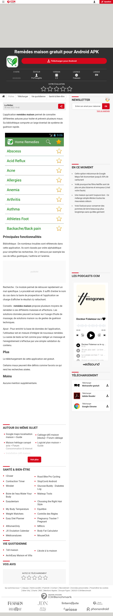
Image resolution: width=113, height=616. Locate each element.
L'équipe (25, 588)
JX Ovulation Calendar (17, 530)
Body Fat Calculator (47, 530)
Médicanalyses (13, 535)
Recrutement (64, 588)
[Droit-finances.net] (98, 603)
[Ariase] (70, 609)
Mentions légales (50, 591)
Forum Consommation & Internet (19, 447)
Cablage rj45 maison (48, 434)
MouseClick (43, 535)
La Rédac (8, 105)
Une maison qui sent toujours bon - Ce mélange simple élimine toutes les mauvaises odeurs (92, 198)
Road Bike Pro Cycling (48, 476)
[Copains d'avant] (15, 609)
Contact (54, 588)
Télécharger (23, 96)
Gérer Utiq (26, 591)
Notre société (35, 588)
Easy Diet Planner (15, 518)
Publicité (46, 588)
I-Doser (9, 476)
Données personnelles (79, 588)
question (107, 2)
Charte (34, 591)
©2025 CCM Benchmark (81, 591)
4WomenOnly (13, 526)
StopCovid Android (47, 481)
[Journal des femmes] (15, 603)
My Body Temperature (17, 509)
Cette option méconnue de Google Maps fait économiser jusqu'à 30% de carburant (91, 176)
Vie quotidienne (38, 96)
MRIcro (41, 526)
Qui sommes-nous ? (13, 588)
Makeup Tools (44, 493)
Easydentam (12, 501)
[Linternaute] (70, 603)
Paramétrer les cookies (99, 588)
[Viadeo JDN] (42, 609)
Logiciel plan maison (48, 442)
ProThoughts (36, 78)
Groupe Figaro (64, 591)
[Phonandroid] (98, 609)
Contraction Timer (15, 481)
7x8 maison (12, 550)
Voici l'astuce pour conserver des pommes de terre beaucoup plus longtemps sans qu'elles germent (89, 209)
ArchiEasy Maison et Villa (19, 555)
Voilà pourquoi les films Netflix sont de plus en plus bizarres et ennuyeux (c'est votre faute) (92, 187)
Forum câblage (55, 437)
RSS (40, 591)
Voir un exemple (103, 111)
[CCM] (11, 2)
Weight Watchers (14, 513)
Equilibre (41, 509)
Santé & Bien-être (56, 96)
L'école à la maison (47, 550)
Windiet (10, 485)
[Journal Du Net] (42, 603)
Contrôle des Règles (47, 513)
